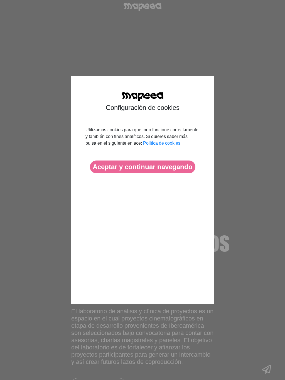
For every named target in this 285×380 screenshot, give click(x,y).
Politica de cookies (161, 143)
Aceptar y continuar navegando (143, 167)
